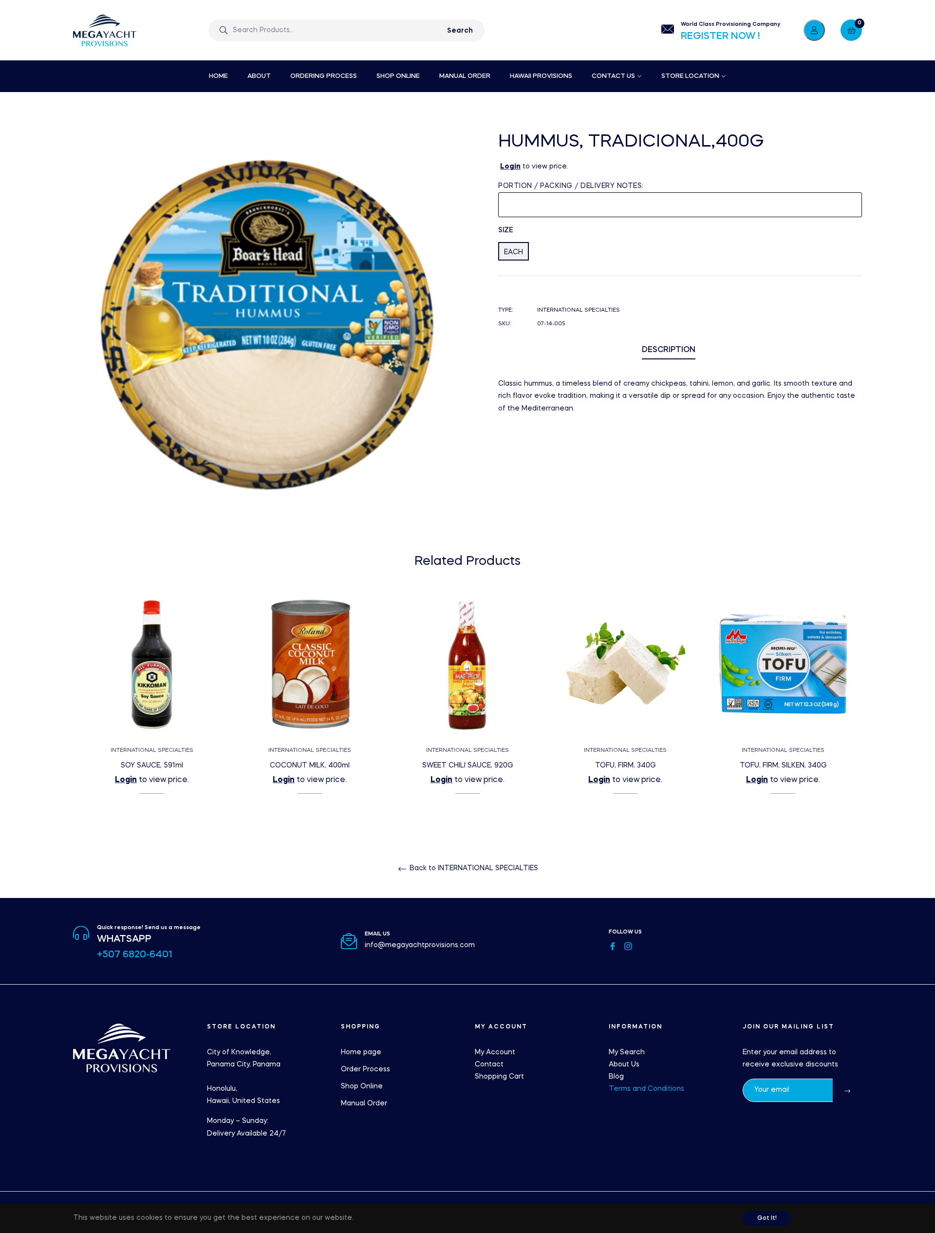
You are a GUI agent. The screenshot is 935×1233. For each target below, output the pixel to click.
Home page (361, 1052)
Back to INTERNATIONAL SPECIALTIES (473, 868)
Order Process (365, 1069)
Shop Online (362, 1086)
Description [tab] (668, 350)
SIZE (505, 230)
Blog (616, 1076)
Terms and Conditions (646, 1088)
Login (510, 166)
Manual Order (364, 1103)
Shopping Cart (499, 1076)
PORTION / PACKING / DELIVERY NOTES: (571, 186)
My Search (627, 1052)
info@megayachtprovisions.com (420, 945)
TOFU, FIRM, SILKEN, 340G (783, 765)
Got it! (767, 1218)
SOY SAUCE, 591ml (152, 765)
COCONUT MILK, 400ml (310, 765)
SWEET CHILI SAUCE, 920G (467, 765)
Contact (489, 1064)
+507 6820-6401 (134, 955)
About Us (624, 1064)
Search (460, 30)
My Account (495, 1052)
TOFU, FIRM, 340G (625, 765)
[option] (152, 709)
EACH (513, 252)
